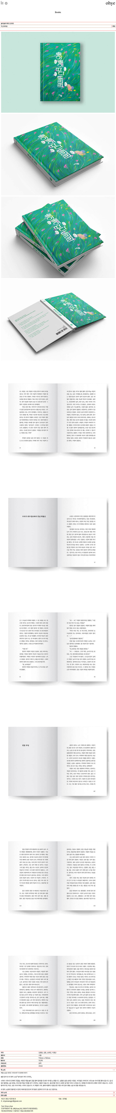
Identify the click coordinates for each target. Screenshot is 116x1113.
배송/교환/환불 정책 (27, 1111)
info (6, 3)
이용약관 (16, 1111)
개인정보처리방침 (6, 1111)
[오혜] (110, 3)
